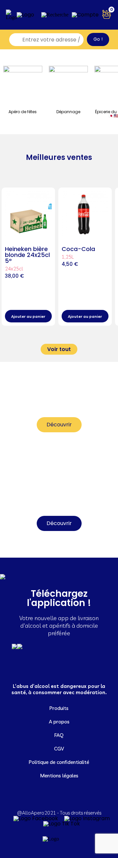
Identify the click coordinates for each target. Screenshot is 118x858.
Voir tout (59, 349)
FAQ (59, 735)
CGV (59, 748)
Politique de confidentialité (59, 762)
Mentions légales (59, 775)
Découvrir (59, 424)
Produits (59, 708)
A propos (59, 722)
